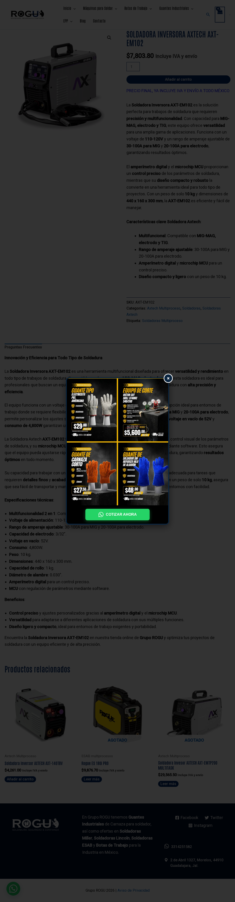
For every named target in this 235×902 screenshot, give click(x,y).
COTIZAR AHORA (121, 514)
